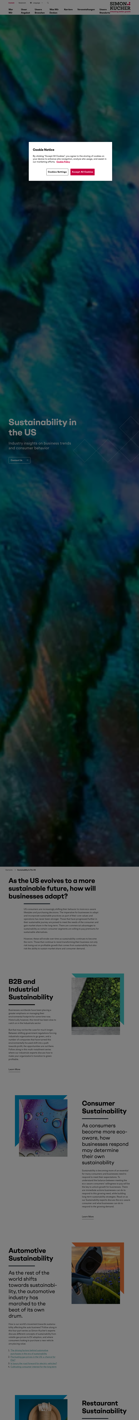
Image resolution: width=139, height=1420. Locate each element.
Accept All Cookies (82, 172)
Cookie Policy (63, 161)
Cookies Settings (57, 172)
